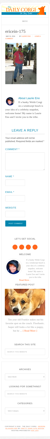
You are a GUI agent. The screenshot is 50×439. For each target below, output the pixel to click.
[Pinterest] (21, 247)
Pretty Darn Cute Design (32, 428)
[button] (25, 21)
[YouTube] (35, 247)
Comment (12, 149)
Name (9, 176)
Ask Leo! (35, 430)
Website (10, 208)
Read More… (25, 280)
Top (46, 435)
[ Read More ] (30, 330)
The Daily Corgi (24, 10)
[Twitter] (28, 247)
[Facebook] (15, 247)
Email (9, 192)
